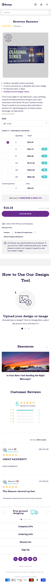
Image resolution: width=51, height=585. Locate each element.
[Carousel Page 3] (29, 328)
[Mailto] (35, 559)
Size (4, 119)
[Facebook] (20, 559)
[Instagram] (30, 559)
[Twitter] (15, 559)
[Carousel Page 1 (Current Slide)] (22, 328)
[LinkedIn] (25, 559)
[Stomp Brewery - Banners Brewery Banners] (25, 55)
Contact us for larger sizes (16, 91)
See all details (8, 114)
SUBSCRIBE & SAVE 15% (31, 198)
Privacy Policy (20, 577)
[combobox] (25, 12)
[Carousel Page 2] (25, 328)
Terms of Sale (31, 577)
